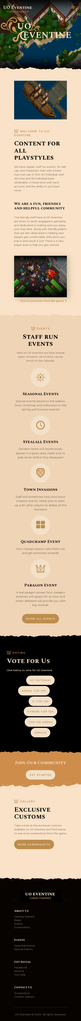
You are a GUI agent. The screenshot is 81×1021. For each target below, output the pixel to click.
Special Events (23, 949)
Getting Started (24, 916)
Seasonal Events (24, 945)
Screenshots (22, 927)
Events (18, 923)
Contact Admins (24, 996)
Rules (17, 920)
